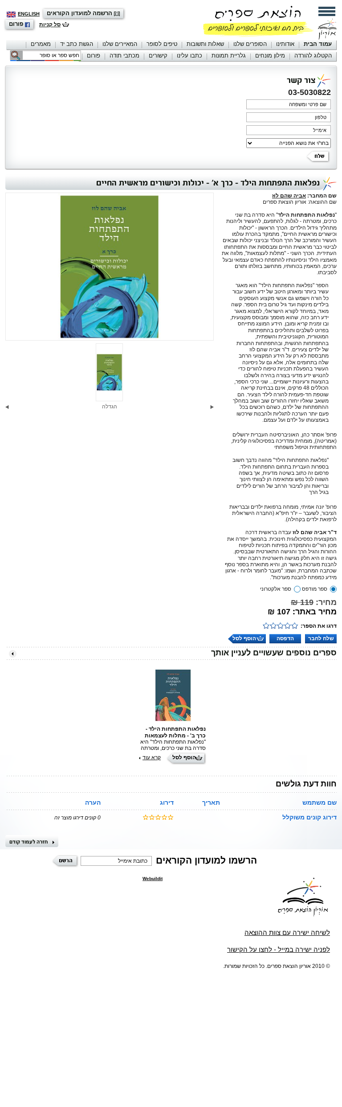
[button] (212, 407)
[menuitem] (317, 45)
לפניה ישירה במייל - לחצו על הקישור (278, 949)
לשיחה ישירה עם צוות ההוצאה (287, 932)
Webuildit (152, 878)
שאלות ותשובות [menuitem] (205, 44)
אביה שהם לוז (289, 196)
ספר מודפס (314, 589)
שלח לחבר (321, 638)
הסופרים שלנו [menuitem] (250, 44)
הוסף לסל (244, 638)
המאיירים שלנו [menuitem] (119, 44)
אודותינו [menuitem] (285, 44)
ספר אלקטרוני (275, 589)
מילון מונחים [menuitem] (270, 55)
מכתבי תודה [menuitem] (124, 55)
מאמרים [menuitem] (41, 44)
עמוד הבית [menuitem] (318, 44)
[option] (109, 267)
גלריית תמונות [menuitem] (229, 55)
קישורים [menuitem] (158, 55)
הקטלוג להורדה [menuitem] (313, 55)
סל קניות (50, 24)
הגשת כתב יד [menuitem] (76, 44)
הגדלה (109, 406)
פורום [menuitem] (93, 55)
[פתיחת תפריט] (327, 11)
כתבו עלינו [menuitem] (189, 55)
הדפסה (285, 638)
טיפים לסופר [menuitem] (162, 44)
